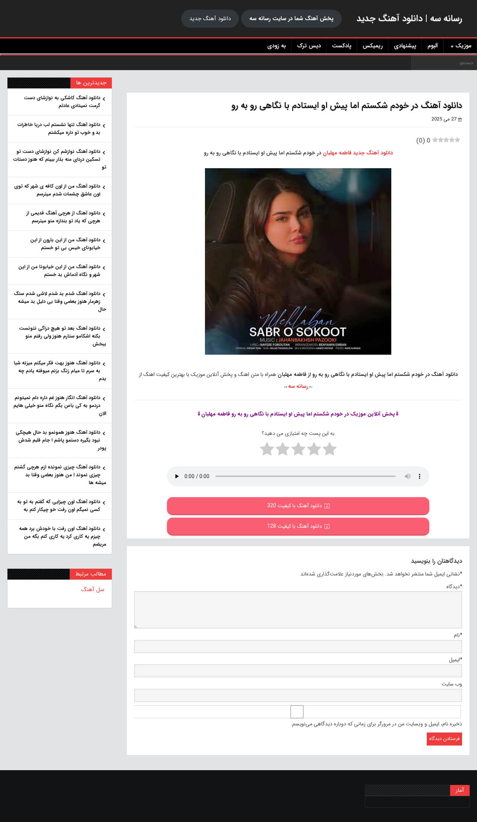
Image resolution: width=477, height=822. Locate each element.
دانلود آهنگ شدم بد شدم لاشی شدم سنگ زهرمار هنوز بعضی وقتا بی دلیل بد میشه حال (60, 301)
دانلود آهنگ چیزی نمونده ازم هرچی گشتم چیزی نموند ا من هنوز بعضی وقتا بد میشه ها (60, 475)
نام (458, 635)
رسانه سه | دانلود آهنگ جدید (409, 18)
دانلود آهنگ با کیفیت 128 (294, 526)
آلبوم (432, 45)
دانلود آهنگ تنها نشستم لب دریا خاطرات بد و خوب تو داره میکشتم (59, 129)
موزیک (463, 45)
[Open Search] (238, 54)
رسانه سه (298, 386)
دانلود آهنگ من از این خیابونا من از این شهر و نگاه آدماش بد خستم (59, 271)
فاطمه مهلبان (337, 153)
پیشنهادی (405, 45)
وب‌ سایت (452, 684)
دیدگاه (454, 587)
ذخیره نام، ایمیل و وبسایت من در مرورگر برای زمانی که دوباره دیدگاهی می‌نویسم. (376, 724)
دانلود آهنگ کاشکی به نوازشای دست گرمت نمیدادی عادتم (62, 102)
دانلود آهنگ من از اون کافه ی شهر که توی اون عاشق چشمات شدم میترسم (57, 190)
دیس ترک (309, 45)
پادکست (341, 45)
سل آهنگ (92, 589)
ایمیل (455, 660)
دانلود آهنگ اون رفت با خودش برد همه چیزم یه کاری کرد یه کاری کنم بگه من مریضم (62, 536)
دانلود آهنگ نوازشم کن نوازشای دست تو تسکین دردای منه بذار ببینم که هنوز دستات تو (59, 159)
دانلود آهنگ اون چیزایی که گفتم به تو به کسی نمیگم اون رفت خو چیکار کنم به (58, 506)
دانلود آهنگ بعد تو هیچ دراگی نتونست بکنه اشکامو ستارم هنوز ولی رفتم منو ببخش (62, 336)
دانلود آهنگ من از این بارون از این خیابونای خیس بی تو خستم (65, 244)
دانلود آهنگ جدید (210, 18)
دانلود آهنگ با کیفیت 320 (294, 506)
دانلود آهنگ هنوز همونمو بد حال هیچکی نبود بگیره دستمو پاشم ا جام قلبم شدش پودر (61, 440)
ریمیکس (373, 45)
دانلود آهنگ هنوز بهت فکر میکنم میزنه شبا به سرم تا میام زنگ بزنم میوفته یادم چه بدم (60, 371)
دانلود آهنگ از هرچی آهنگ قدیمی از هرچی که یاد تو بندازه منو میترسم (63, 217)
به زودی (276, 45)
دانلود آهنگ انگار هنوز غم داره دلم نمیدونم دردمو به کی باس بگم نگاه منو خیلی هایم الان (59, 405)
